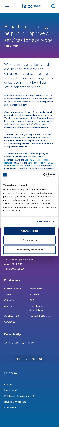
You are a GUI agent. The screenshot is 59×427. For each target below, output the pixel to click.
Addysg (8, 305)
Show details (43, 221)
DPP (32, 300)
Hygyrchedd (10, 390)
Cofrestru (9, 300)
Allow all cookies (29, 231)
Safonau (8, 294)
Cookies (8, 384)
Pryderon (34, 294)
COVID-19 (9, 321)
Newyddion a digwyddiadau (36, 308)
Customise (27, 240)
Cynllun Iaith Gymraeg (40, 316)
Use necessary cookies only (29, 249)
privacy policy (19, 165)
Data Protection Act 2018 (40, 162)
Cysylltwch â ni (11, 316)
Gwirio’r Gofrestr (12, 288)
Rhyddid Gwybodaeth (15, 401)
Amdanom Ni (36, 288)
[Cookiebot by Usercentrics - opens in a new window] (43, 175)
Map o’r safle (10, 407)
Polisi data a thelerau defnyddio (19, 396)
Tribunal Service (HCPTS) (21, 343)
